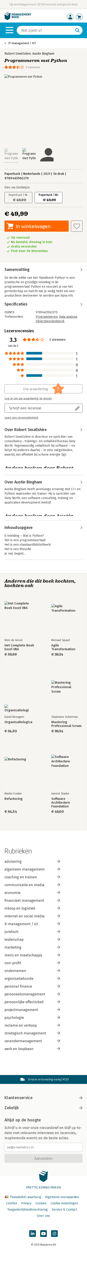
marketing (12, 947)
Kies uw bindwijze (17, 187)
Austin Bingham (43, 54)
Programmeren (47, 317)
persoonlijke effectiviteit (24, 1002)
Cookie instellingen (64, 1203)
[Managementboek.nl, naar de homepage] (17, 19)
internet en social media (24, 916)
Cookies (41, 1203)
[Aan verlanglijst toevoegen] (77, 226)
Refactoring (13, 799)
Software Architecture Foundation (60, 802)
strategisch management (25, 1033)
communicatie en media (24, 885)
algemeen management (24, 869)
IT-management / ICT (22, 43)
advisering (13, 861)
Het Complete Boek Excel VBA (19, 647)
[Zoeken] (77, 30)
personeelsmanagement (24, 994)
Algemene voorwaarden (62, 1197)
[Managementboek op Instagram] (54, 1233)
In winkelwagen (33, 226)
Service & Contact (64, 1209)
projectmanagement (21, 1010)
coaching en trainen (20, 877)
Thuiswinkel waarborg (25, 1197)
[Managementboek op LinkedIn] (32, 1233)
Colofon (11, 1203)
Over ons (43, 1216)
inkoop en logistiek (19, 908)
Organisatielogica (18, 722)
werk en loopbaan (18, 1049)
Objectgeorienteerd (50, 321)
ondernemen (15, 971)
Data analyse (68, 317)
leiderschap (14, 939)
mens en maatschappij (23, 955)
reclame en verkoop (20, 1025)
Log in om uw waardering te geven (28, 398)
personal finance (18, 986)
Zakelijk (11, 1107)
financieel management (24, 900)
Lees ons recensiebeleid (21, 417)
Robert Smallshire (17, 54)
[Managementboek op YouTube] (43, 1233)
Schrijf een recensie (25, 408)
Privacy (26, 1203)
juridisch (11, 932)
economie (12, 893)
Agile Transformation (63, 647)
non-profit (12, 963)
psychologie (14, 1017)
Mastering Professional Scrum (66, 724)
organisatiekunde (18, 978)
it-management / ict (21, 924)
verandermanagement (23, 1041)
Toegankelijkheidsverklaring (27, 1209)
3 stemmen (33, 67)
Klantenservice (18, 1097)
